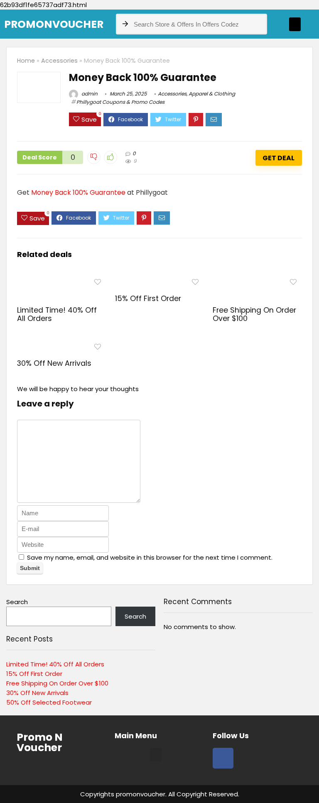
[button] (295, 24)
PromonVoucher (53, 24)
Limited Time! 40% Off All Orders (57, 314)
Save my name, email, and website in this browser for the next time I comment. (149, 557)
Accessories (59, 60)
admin (89, 93)
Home (26, 60)
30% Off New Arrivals (54, 363)
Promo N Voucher (40, 742)
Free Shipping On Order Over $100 (254, 314)
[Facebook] (223, 758)
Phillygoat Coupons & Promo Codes (120, 101)
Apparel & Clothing (212, 93)
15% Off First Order (148, 299)
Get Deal (278, 158)
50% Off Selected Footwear (49, 702)
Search (17, 601)
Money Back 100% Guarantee (78, 192)
